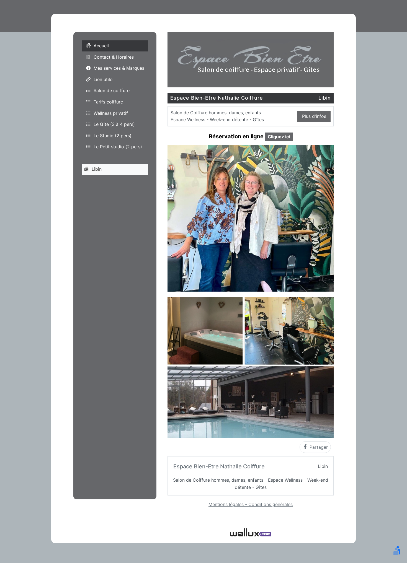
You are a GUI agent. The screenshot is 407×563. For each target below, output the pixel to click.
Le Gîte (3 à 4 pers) (114, 124)
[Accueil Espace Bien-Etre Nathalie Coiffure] (251, 59)
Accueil (101, 46)
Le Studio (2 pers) (113, 135)
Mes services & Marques (119, 68)
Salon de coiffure (112, 91)
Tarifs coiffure (108, 102)
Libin (97, 169)
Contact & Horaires (114, 57)
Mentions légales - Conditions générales (250, 504)
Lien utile (103, 79)
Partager (318, 447)
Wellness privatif (111, 113)
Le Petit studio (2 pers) (118, 147)
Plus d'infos (314, 116)
